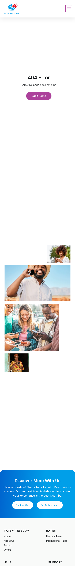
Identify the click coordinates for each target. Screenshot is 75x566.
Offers (7, 549)
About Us (9, 540)
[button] (69, 8)
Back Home (39, 96)
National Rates (54, 536)
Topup (8, 545)
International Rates (56, 540)
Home (7, 536)
